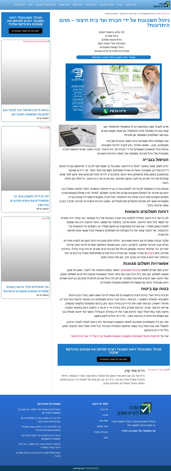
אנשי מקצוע (64, 5)
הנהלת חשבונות (107, 5)
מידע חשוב (77, 5)
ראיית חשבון (131, 5)
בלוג (30, 5)
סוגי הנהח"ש (91, 5)
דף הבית (166, 14)
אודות (119, 5)
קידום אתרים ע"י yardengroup (85, 468)
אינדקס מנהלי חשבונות (45, 5)
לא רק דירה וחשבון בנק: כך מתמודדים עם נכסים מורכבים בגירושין (29, 201)
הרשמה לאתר (19, 5)
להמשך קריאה (42, 118)
